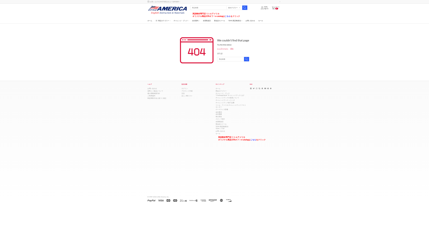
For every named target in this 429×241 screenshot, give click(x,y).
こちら (227, 16)
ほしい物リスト (187, 96)
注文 (183, 93)
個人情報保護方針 (153, 93)
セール (218, 133)
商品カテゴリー (163, 21)
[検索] (244, 7)
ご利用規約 (151, 96)
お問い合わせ (152, 88)
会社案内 (219, 112)
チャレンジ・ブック (223, 93)
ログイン (185, 88)
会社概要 (219, 114)
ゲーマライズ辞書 (222, 109)
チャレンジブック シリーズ (225, 100)
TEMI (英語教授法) (222, 126)
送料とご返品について (155, 91)
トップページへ (222, 49)
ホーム (218, 88)
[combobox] (218, 7)
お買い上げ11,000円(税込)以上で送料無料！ (165, 2)
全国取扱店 (219, 122)
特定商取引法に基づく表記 (156, 98)
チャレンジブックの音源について (227, 98)
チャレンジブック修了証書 (225, 103)
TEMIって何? (220, 128)
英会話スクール (221, 124)
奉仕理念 (219, 116)
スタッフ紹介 (220, 119)
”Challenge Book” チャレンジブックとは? (230, 95)
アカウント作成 (187, 91)
